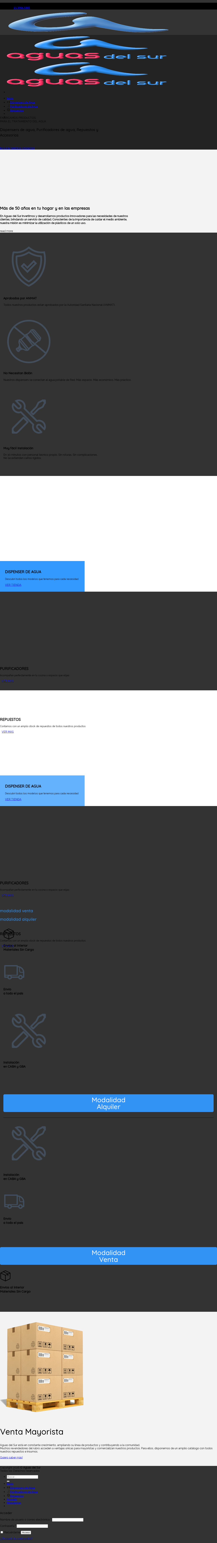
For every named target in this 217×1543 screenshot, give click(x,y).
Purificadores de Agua (24, 106)
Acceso (26, 1532)
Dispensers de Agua (22, 102)
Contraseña (8, 1526)
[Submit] (8, 1481)
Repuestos (17, 110)
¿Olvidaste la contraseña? (16, 1538)
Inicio (10, 98)
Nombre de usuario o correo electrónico (25, 1519)
